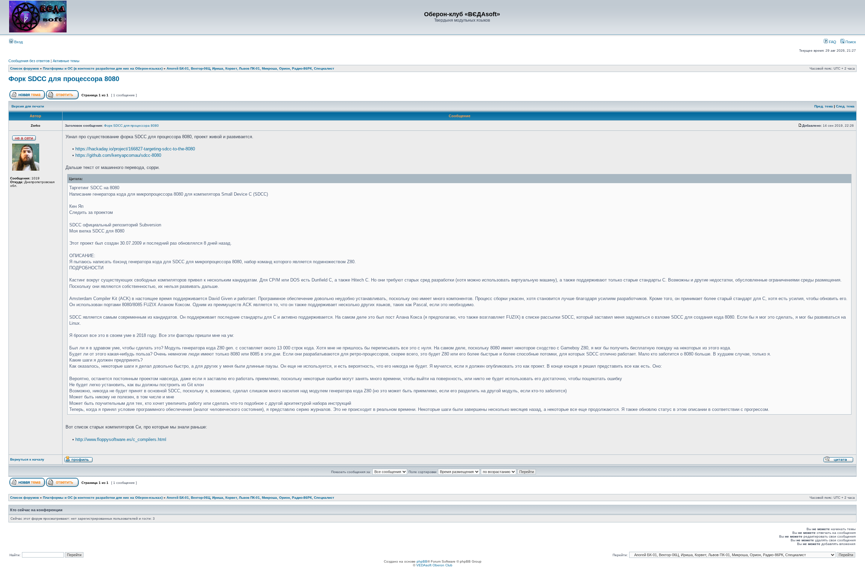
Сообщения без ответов (29, 61)
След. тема (845, 106)
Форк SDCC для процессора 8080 (63, 78)
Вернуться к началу (27, 459)
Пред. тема (823, 106)
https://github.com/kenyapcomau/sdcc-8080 (118, 155)
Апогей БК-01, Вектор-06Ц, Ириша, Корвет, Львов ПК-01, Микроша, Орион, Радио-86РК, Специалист (250, 68)
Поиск (850, 42)
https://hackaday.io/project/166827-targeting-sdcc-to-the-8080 (135, 148)
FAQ (832, 42)
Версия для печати (27, 106)
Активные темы (66, 61)
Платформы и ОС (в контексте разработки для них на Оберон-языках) (103, 68)
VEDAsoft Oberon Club (434, 565)
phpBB (422, 561)
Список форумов (24, 68)
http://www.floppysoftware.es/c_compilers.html (120, 439)
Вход (18, 42)
